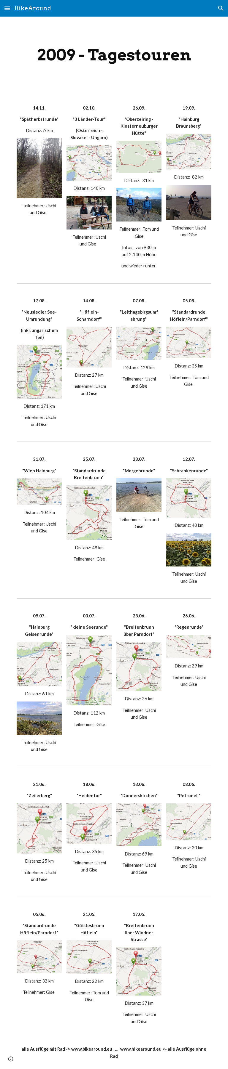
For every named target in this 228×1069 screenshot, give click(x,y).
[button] (7, 8)
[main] (114, 55)
